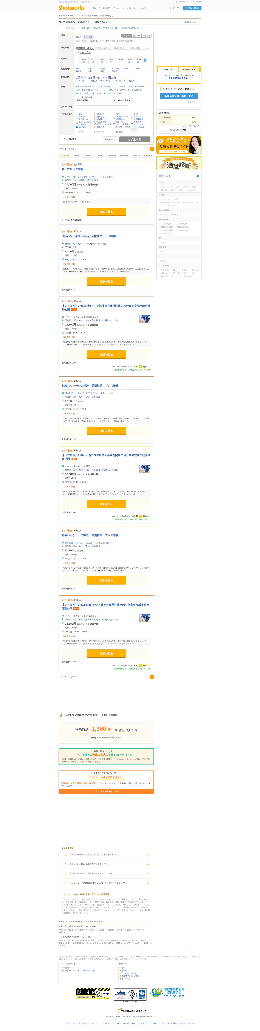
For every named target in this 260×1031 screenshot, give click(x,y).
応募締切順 (136, 155)
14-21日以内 (92, 81)
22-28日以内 (105, 81)
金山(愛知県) (82, 940)
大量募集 (100, 127)
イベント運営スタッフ (169, 205)
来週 (138, 69)
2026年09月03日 (167, 227)
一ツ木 (70, 940)
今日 (78, 69)
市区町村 (146, 36)
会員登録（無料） (192, 8)
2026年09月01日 (183, 224)
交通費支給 (119, 119)
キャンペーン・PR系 (104, 90)
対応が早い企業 (121, 117)
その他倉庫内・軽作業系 (170, 202)
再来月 (115, 71)
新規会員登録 (174, 78)
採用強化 (119, 132)
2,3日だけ (94, 77)
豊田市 (145, 943)
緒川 (143, 940)
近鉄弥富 (62, 945)
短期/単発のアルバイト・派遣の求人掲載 (79, 971)
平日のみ (137, 117)
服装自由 (82, 124)
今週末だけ (84, 28)
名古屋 (133, 956)
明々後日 (115, 69)
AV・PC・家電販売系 (85, 93)
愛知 (162, 252)
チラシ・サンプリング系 (114, 86)
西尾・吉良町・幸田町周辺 (87, 41)
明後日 (103, 69)
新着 (80, 114)
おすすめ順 (64, 155)
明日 (90, 69)
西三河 (163, 261)
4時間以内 (101, 119)
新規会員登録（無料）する (179, 96)
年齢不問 (119, 122)
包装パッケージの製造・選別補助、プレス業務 (90, 385)
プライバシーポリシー (129, 973)
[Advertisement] (106, 692)
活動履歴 (106, 8)
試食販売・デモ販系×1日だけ (105, 28)
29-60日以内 (117, 81)
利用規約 (123, 971)
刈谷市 (70, 930)
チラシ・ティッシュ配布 (170, 199)
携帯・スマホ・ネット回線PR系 (128, 90)
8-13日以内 (80, 81)
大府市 (61, 932)
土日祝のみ (83, 119)
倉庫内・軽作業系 (83, 86)
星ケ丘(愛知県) (112, 940)
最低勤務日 (124, 155)
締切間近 (100, 114)
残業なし (82, 127)
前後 (67, 943)
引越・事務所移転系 (84, 90)
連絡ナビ (96, 8)
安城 (60, 943)
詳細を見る (106, 211)
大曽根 (95, 943)
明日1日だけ (71, 28)
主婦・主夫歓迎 (85, 122)
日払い (118, 114)
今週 (126, 69)
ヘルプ (122, 968)
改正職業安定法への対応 (130, 976)
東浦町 (92, 930)
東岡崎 (61, 940)
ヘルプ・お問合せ (195, 2)
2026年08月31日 (167, 224)
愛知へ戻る (88, 37)
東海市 (119, 930)
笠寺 (128, 943)
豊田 (127, 41)
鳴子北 (124, 940)
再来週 (79, 71)
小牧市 (138, 930)
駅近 (135, 129)
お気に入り (131, 8)
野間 (87, 943)
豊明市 (110, 930)
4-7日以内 (109, 77)
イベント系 (97, 86)
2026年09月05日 (167, 230)
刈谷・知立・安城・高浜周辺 (112, 41)
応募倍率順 (148, 155)
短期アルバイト (99, 959)
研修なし (100, 117)
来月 (102, 71)
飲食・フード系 (114, 93)
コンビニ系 (101, 93)
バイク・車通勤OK (123, 124)
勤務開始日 (112, 155)
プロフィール (118, 8)
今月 (90, 71)
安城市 (101, 930)
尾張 (139, 956)
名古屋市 (81, 930)
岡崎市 (61, 930)
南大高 (134, 940)
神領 (92, 940)
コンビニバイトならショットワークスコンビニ (83, 1023)
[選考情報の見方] (179, 130)
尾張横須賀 (77, 943)
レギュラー (143, 8)
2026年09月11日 (167, 233)
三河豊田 (119, 943)
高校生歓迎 (101, 122)
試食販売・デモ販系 (135, 86)
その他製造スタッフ (190, 202)
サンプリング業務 (72, 169)
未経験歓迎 (138, 119)
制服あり (137, 122)
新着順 (76, 155)
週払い (81, 132)
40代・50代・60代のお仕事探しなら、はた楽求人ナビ (127, 1023)
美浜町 (129, 930)
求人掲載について (182, 2)
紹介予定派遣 (139, 127)
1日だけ (81, 77)
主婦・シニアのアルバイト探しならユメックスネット (174, 1023)
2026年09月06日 (183, 230)
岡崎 (132, 41)
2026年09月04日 (183, 227)
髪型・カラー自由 (104, 124)
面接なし (82, 117)
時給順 (88, 155)
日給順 (100, 155)
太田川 (136, 943)
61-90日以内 (129, 81)
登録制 (136, 114)
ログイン (176, 8)
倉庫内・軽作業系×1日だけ (132, 28)
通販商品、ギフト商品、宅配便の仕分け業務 (89, 236)
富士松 (100, 940)
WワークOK (138, 124)
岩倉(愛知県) (106, 943)
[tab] (168, 69)
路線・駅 (136, 36)
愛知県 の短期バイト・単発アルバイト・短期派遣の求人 (79, 956)
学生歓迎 (100, 132)
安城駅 (105, 320)
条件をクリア (110, 139)
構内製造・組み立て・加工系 (78, 393)
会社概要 (66, 968)
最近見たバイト (189, 69)
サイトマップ (125, 979)
